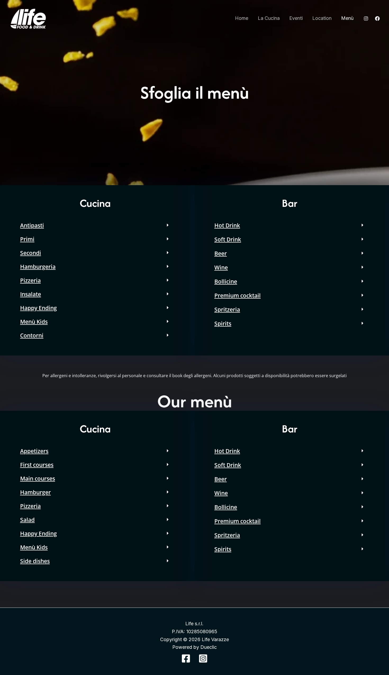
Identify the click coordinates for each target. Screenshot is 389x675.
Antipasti (32, 225)
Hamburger (35, 492)
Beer (220, 253)
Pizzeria (30, 280)
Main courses (37, 478)
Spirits (222, 323)
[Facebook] (377, 18)
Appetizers (34, 451)
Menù (347, 18)
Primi (27, 239)
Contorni (31, 335)
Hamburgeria (38, 266)
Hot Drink (227, 225)
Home (241, 18)
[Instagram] (366, 18)
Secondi (30, 253)
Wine (221, 267)
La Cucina (269, 18)
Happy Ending (38, 308)
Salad (27, 519)
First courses (36, 464)
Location (322, 18)
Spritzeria (227, 309)
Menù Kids (34, 321)
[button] (95, 225)
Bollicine (225, 281)
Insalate (30, 294)
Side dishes (35, 561)
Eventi (296, 18)
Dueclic (208, 647)
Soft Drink (227, 239)
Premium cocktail (237, 295)
